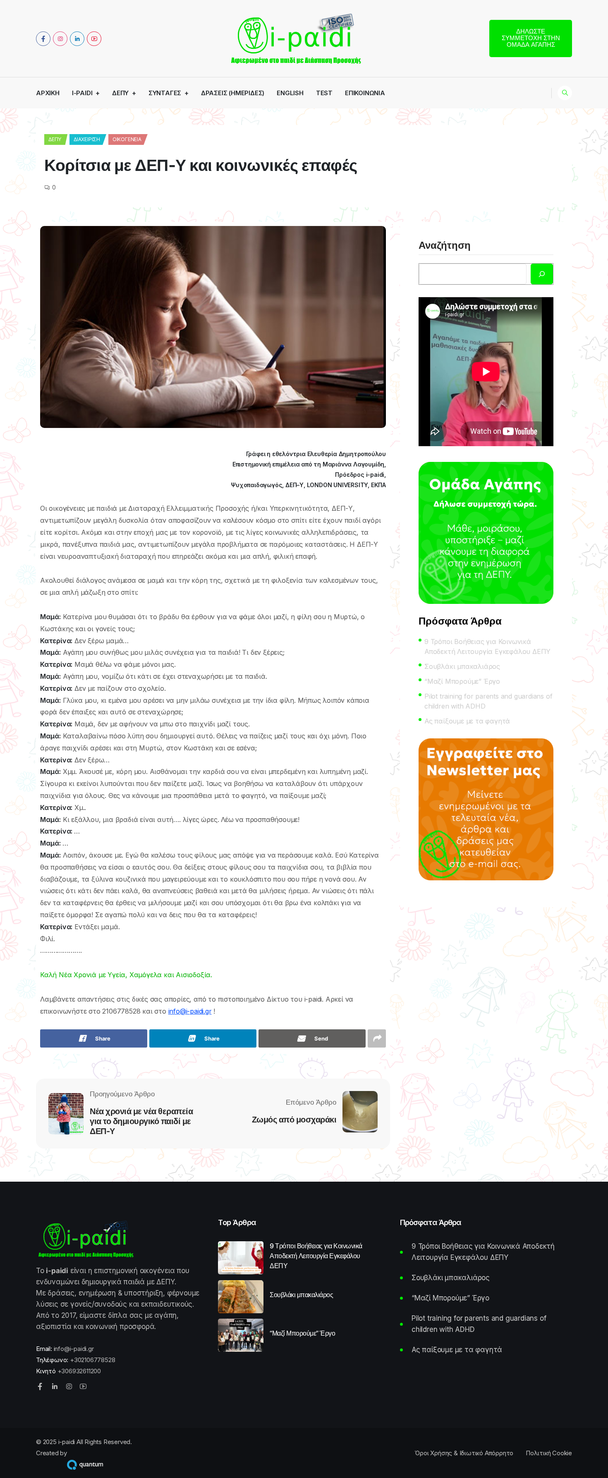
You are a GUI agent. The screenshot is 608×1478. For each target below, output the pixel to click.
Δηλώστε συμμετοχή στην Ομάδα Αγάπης (531, 37)
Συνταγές (164, 93)
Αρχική (48, 93)
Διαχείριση (87, 139)
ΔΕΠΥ (120, 93)
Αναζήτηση (445, 245)
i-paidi (82, 93)
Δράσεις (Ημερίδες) (232, 93)
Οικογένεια (127, 139)
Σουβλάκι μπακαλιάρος (462, 666)
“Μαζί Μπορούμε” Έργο (462, 681)
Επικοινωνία (365, 93)
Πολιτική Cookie (549, 1453)
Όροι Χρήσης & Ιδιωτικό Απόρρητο (463, 1453)
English (290, 93)
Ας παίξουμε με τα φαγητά (467, 721)
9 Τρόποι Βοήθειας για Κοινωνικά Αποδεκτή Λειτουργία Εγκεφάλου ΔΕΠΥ (487, 646)
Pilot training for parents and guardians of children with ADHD (488, 701)
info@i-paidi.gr (190, 1011)
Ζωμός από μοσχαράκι (294, 1120)
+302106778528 (92, 1360)
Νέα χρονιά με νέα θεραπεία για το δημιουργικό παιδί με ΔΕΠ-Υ (141, 1121)
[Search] (542, 274)
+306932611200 (79, 1371)
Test (324, 93)
